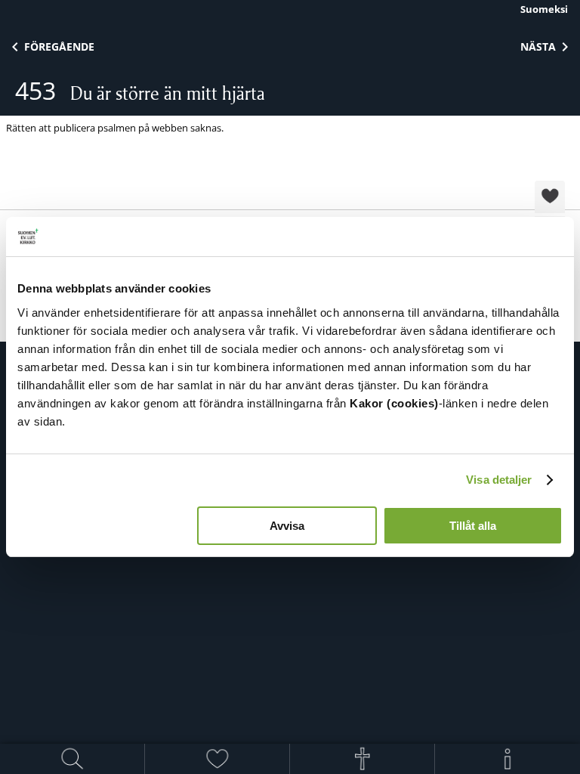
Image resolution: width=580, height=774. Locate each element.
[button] (550, 198)
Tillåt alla (472, 525)
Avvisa (287, 525)
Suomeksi (544, 9)
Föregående (59, 46)
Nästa (538, 46)
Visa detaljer (499, 479)
